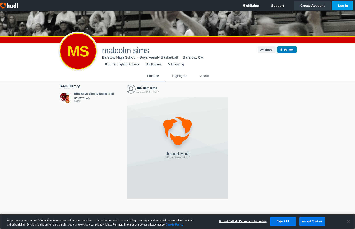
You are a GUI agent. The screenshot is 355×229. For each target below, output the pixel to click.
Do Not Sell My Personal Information (243, 221)
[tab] (153, 76)
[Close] (348, 221)
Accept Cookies (312, 221)
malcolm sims (147, 87)
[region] (177, 221)
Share (268, 49)
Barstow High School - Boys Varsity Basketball (140, 57)
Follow (288, 49)
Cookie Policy (174, 224)
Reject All (283, 221)
